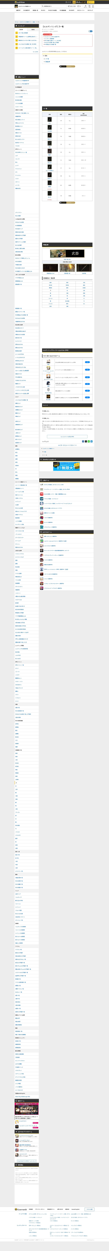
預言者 (17, 465)
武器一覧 (17, 707)
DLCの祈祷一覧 (19, 881)
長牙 (50, 147)
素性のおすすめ (19, 347)
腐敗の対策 (18, 635)
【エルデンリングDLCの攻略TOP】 (52, 36)
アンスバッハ (18, 168)
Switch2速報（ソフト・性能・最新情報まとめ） (81, 1214)
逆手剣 (17, 724)
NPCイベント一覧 (19, 665)
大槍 (67, 293)
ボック (17, 668)
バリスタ (50, 303)
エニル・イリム (19, 106)
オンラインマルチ (19, 557)
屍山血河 (50, 162)
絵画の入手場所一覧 (20, 1011)
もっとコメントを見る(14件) (67, 436)
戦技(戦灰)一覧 (18, 1031)
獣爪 (16, 730)
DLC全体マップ (19, 228)
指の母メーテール (19, 142)
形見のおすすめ (19, 344)
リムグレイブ (18, 897)
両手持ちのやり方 (19, 360)
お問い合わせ (60, 1209)
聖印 (67, 303)
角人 (16, 162)
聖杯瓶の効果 (18, 351)
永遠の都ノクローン (20, 917)
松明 (50, 306)
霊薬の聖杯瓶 (18, 1025)
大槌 (84, 295)
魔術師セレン (18, 678)
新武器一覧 (35, 10)
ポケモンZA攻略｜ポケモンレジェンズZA (38, 1214)
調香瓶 (17, 727)
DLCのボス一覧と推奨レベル (22, 113)
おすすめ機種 (18, 1064)
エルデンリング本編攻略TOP (22, 80)
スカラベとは (18, 599)
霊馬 (16, 563)
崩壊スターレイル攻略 (34, 1221)
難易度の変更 (18, 1080)
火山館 (17, 504)
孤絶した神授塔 (19, 943)
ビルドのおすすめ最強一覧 (21, 400)
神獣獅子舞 (18, 116)
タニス (17, 701)
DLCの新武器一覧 (19, 711)
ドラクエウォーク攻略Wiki (34, 1223)
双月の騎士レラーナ (20, 119)
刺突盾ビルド (18, 442)
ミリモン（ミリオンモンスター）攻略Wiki (59, 1236)
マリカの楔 (18, 580)
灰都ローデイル (19, 514)
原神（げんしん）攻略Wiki (34, 1225)
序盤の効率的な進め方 (20, 331)
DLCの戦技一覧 (19, 887)
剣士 (16, 452)
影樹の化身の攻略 (19, 232)
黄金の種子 (18, 1021)
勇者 (16, 455)
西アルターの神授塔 (20, 939)
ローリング (18, 540)
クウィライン (18, 212)
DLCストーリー (81, 10)
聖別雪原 (17, 518)
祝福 (16, 570)
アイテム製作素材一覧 (20, 982)
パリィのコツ (18, 534)
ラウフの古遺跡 (19, 103)
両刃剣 (67, 285)
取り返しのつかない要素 (21, 619)
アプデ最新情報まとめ (20, 616)
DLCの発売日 (18, 261)
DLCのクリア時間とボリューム (22, 258)
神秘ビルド (18, 416)
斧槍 (84, 293)
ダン (16, 172)
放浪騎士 (17, 449)
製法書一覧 (18, 979)
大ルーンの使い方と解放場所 (22, 370)
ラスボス (17, 146)
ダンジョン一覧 (19, 920)
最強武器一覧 (67, 273)
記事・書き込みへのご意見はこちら (68, 445)
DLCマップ (90, 10)
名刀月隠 (50, 131)
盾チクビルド (18, 439)
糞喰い (17, 691)
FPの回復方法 (18, 377)
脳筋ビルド (18, 403)
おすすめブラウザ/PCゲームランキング (27, 1161)
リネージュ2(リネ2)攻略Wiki (77, 1232)
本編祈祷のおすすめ (20, 321)
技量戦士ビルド (19, 410)
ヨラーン (17, 182)
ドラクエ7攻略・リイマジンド (35, 1217)
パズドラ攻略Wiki (54, 1221)
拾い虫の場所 (18, 245)
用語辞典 (17, 590)
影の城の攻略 (18, 100)
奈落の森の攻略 (19, 251)
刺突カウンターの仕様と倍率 (22, 393)
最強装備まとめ (19, 281)
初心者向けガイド (19, 328)
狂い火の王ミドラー (20, 139)
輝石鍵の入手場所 (19, 612)
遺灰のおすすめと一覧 (20, 959)
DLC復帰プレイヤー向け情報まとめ (23, 271)
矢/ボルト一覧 (18, 992)
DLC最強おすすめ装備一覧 (50, 44)
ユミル (17, 178)
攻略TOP (18, 10)
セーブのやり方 (19, 1090)
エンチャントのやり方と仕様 (22, 390)
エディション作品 (19, 1073)
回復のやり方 (18, 374)
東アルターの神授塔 (20, 936)
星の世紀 (17, 652)
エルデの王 (18, 655)
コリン (17, 694)
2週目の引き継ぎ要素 (20, 596)
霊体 (16, 560)
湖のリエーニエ (19, 495)
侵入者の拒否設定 (19, 609)
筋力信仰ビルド (19, 429)
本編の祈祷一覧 (19, 877)
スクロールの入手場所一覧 (21, 972)
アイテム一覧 (18, 949)
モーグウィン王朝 (19, 524)
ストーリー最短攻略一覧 (21, 485)
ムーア (17, 165)
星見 (16, 462)
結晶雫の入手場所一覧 (20, 975)
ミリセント (18, 698)
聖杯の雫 (17, 1018)
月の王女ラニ (18, 684)
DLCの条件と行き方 (20, 268)
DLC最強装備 (63, 10)
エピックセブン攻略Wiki (76, 1225)
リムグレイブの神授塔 (20, 926)
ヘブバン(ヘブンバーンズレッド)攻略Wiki (59, 1229)
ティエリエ (18, 175)
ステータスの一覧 (19, 531)
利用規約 (31, 1209)
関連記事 (47, 61)
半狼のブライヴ (19, 688)
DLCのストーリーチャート (21, 93)
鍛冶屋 (17, 603)
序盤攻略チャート (19, 488)
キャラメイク (18, 341)
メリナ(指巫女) (18, 1087)
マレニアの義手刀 (49, 170)
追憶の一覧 (18, 1008)
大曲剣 (84, 287)
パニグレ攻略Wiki (75, 1229)
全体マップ (18, 894)
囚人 (16, 472)
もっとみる (35, 51)
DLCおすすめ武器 (52, 10)
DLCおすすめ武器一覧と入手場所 (51, 42)
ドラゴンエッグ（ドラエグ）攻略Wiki (79, 1236)
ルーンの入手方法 (19, 354)
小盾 (16, 861)
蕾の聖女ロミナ (19, 126)
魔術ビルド (18, 413)
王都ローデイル (19, 498)
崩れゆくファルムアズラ (21, 511)
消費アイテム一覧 (19, 989)
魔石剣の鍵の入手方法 (20, 626)
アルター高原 (18, 910)
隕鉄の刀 (50, 139)
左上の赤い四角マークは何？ (22, 632)
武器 (45, 451)
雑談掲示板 (18, 1044)
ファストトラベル (19, 553)
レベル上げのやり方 (20, 357)
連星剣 (49, 186)
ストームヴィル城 (19, 491)
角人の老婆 (18, 215)
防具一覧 (17, 855)
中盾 (16, 864)
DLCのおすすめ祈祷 (20, 318)
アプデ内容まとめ (19, 277)
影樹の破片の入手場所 (20, 235)
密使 (16, 475)
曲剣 (67, 287)
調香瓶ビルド (18, 436)
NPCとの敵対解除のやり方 (21, 639)
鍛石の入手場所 (19, 952)
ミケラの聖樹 (18, 521)
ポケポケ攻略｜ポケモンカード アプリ (79, 1217)
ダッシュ (17, 544)
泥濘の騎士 (18, 129)
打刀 (50, 123)
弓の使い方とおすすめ (20, 380)
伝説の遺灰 (18, 1005)
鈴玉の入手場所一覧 (20, 962)
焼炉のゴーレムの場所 (20, 242)
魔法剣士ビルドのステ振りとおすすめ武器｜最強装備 (29, 40)
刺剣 (84, 285)
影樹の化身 (18, 136)
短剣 (50, 282)
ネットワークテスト (20, 1060)
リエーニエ (18, 903)
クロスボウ (18, 835)
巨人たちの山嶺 (19, 508)
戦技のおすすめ (19, 547)
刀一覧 (47, 59)
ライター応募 (89, 1209)
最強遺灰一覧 (18, 308)
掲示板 (33, 29)
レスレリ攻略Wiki (33, 1236)
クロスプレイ (18, 1070)
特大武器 (67, 301)
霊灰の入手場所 (19, 238)
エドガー (17, 675)
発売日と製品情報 (19, 1054)
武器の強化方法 (19, 364)
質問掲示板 (18, 1047)
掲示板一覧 (18, 1041)
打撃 (67, 306)
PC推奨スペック (19, 1067)
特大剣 (50, 285)
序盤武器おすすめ (50, 273)
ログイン (92, 2)
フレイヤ (17, 159)
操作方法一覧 (18, 338)
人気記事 (21, 29)
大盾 (16, 868)
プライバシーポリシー (40, 1209)
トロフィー (18, 593)
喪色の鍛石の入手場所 (20, 956)
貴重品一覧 (18, 985)
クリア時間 (18, 1083)
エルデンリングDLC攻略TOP (22, 84)
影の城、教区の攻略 (20, 248)
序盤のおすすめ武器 (20, 334)
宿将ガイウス (18, 132)
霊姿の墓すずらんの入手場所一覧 (23, 969)
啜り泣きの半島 (19, 900)
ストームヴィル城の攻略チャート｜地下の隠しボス (29, 48)
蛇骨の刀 (50, 178)
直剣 (67, 282)
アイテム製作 (18, 573)
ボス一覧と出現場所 (23, 33)
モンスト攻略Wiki (75, 1221)
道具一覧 (17, 995)
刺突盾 (17, 743)
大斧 (84, 290)
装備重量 (17, 583)
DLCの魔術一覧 (19, 884)
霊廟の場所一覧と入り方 (21, 642)
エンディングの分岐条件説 (21, 648)
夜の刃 (49, 197)
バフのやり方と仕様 (20, 387)
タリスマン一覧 (19, 871)
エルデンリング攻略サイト (48, 448)
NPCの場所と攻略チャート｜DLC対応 (52, 40)
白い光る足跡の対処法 (20, 629)
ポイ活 (69, 2)
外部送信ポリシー (51, 1209)
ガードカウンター (19, 537)
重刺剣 (50, 287)
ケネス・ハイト (19, 681)
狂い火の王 (18, 658)
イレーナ (17, 671)
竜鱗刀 (49, 155)
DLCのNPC (71, 10)
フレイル (50, 298)
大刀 (16, 740)
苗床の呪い (18, 1002)
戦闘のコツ (18, 383)
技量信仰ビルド (19, 424)
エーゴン (17, 185)
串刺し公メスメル (19, 123)
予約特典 (17, 1057)
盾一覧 (17, 858)
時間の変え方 (18, 576)
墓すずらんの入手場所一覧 (21, 966)
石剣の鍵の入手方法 (20, 622)
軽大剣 (17, 737)
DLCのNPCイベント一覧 (21, 152)
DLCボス (43, 10)
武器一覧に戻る (67, 259)
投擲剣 (17, 733)
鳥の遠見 (17, 567)
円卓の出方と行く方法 (20, 367)
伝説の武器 (18, 717)
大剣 (84, 282)
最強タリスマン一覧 (20, 311)
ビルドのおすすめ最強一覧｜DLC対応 (27, 44)
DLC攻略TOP (26, 10)
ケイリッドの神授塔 (20, 933)
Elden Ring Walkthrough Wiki (22, 1096)
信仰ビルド (18, 421)
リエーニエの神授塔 (20, 930)
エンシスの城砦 (19, 97)
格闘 (16, 747)
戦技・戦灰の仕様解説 (20, 1034)
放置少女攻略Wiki (33, 1232)
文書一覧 (17, 998)
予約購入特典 (18, 264)
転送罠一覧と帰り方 (20, 606)
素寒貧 (17, 478)
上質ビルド (18, 433)
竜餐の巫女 (18, 188)
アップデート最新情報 (49, 38)
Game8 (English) (75, 1209)
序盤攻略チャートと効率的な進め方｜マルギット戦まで (29, 36)
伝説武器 (84, 273)
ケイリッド (18, 501)
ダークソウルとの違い (20, 1077)
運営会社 (67, 1209)
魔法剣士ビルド (19, 406)
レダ (16, 155)
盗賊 (16, 459)
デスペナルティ (19, 586)
